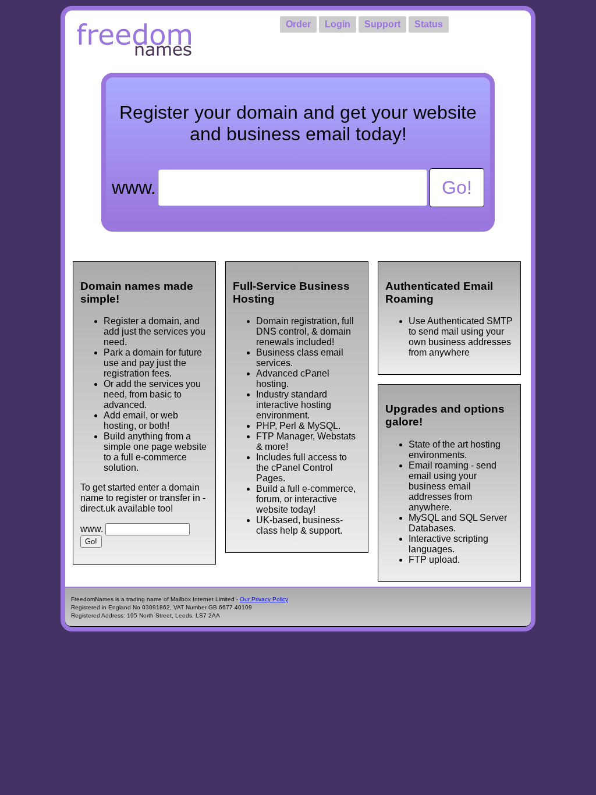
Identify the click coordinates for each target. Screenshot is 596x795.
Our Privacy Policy (264, 599)
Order (298, 24)
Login (337, 24)
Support (382, 24)
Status (428, 24)
